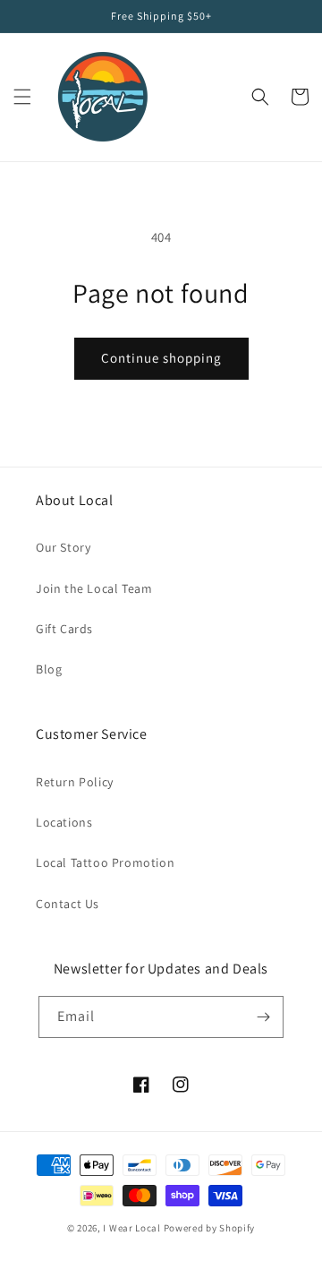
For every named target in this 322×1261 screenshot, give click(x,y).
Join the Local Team (94, 588)
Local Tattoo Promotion (105, 862)
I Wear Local (131, 1228)
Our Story (63, 547)
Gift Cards (64, 629)
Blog (49, 669)
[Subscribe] (263, 1017)
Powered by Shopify (210, 1228)
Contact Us (67, 904)
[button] (22, 96)
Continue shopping (161, 357)
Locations (64, 822)
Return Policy (75, 782)
